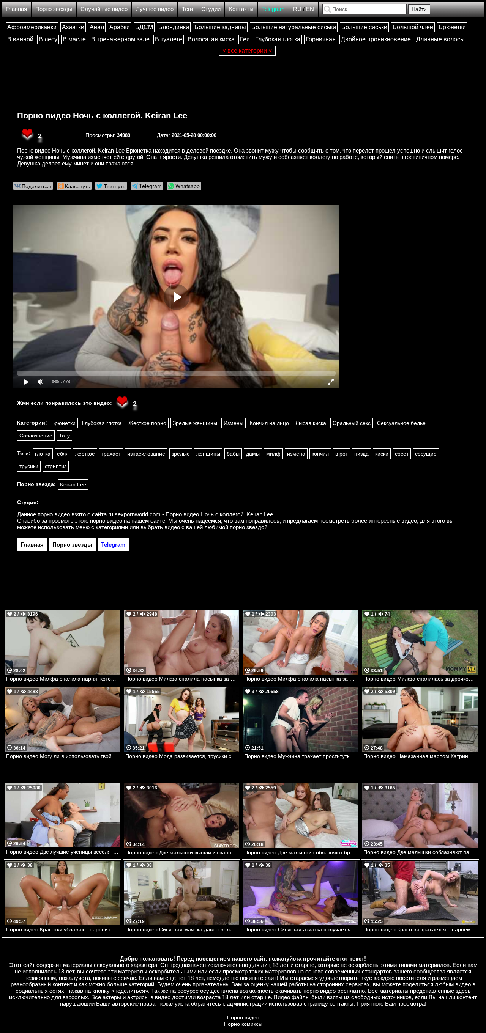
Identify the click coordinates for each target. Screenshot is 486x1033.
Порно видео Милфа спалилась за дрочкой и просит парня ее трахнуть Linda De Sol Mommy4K (420, 679)
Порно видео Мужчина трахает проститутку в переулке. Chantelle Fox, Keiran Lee (301, 756)
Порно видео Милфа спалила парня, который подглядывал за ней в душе (63, 679)
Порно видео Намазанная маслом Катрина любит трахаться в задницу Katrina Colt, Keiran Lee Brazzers (420, 756)
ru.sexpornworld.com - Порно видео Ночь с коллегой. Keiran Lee (190, 514)
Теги (187, 9)
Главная (16, 9)
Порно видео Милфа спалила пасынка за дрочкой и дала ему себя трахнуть (182, 679)
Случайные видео (104, 9)
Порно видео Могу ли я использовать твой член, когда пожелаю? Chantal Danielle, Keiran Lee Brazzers (63, 756)
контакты (341, 1003)
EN (310, 9)
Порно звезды (53, 9)
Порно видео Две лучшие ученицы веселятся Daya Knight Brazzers (63, 852)
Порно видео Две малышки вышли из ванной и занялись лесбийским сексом (182, 852)
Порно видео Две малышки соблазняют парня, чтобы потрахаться (420, 852)
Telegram (273, 9)
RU (297, 9)
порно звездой (248, 527)
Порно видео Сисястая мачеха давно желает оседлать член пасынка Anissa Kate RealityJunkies (182, 929)
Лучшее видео (155, 9)
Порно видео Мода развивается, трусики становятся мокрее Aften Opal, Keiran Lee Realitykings (182, 756)
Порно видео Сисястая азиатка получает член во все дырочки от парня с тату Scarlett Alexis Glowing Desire (301, 929)
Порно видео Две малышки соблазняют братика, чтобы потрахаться (301, 852)
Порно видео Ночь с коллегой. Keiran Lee (102, 115)
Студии (211, 9)
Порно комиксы (243, 1024)
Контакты (241, 9)
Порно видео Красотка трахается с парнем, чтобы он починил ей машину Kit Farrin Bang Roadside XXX (420, 929)
